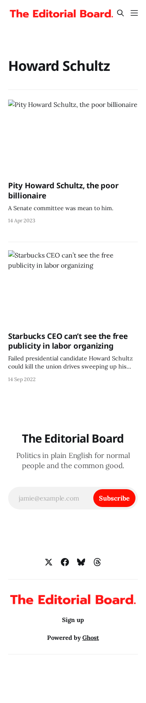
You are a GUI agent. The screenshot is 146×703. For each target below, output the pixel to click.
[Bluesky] (81, 562)
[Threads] (97, 562)
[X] (49, 562)
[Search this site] (120, 12)
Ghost (90, 637)
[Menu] (134, 12)
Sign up (73, 620)
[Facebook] (65, 562)
